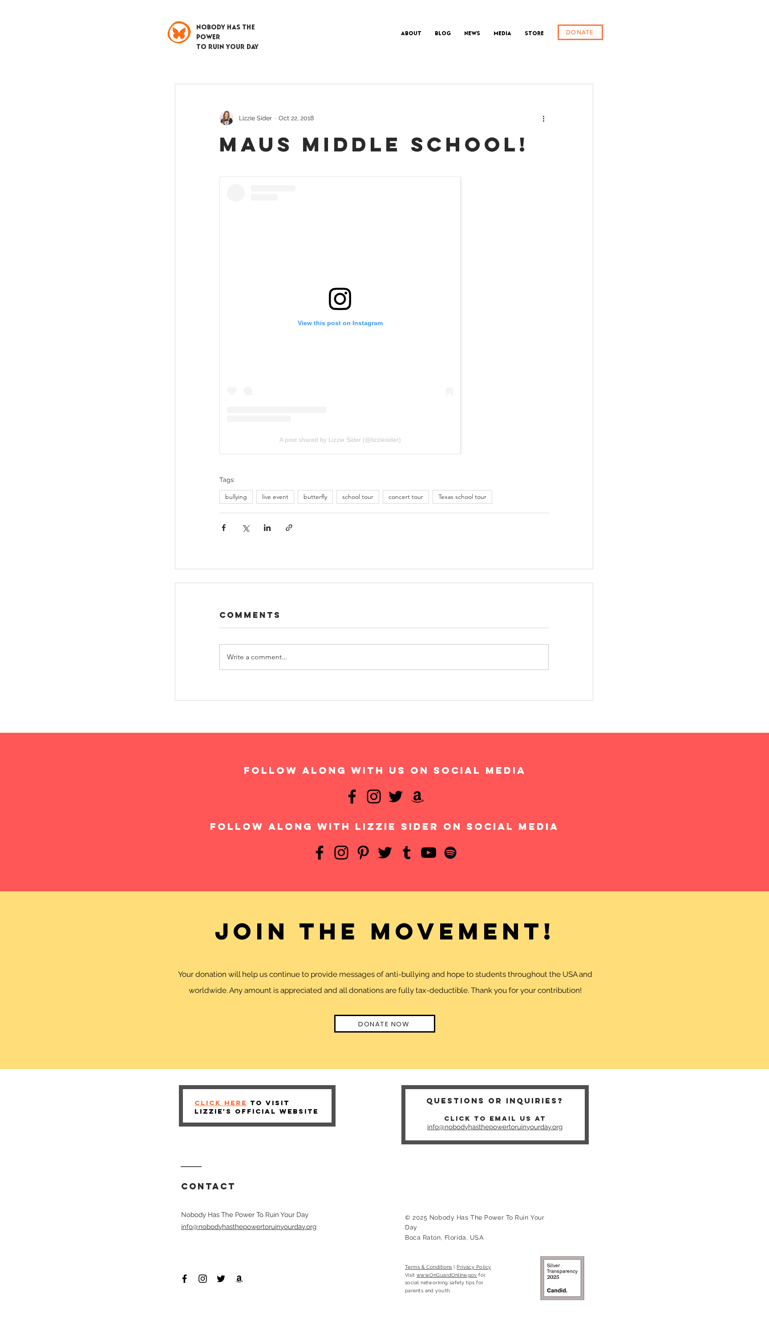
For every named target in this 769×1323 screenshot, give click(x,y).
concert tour (406, 497)
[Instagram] (373, 796)
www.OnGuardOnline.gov (447, 1275)
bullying (236, 497)
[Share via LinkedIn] (267, 527)
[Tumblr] (406, 852)
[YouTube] (428, 852)
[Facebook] (352, 796)
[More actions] (543, 118)
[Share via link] (289, 527)
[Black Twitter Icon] (221, 1278)
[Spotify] (450, 852)
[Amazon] (417, 796)
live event (275, 497)
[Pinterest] (363, 852)
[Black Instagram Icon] (202, 1278)
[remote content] (384, 315)
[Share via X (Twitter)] (245, 527)
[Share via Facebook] (223, 527)
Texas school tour (462, 497)
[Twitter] (395, 796)
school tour (357, 497)
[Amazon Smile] (239, 1278)
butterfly (315, 497)
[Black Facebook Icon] (184, 1278)
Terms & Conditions (428, 1267)
